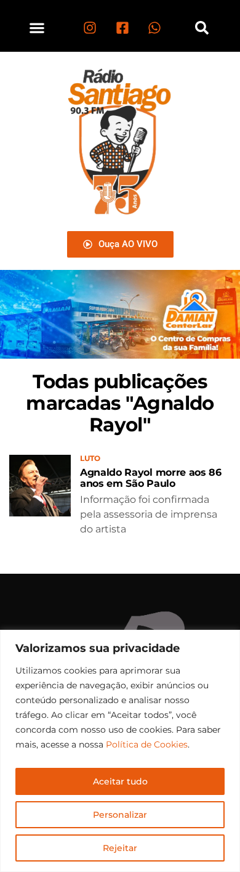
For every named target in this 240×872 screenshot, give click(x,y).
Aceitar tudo (120, 781)
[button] (37, 27)
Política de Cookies (147, 744)
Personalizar (120, 814)
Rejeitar (120, 848)
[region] (120, 751)
